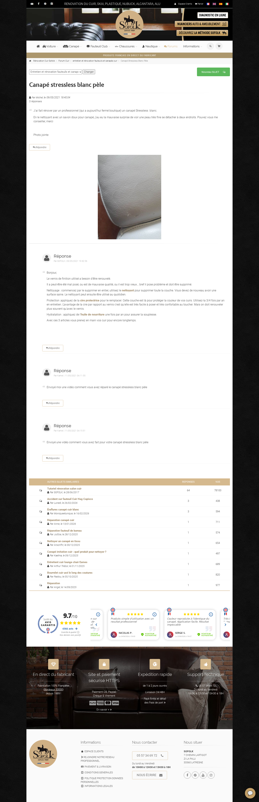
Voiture (51, 46)
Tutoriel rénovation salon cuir (64, 488)
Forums (172, 46)
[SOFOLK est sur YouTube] (203, 775)
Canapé (74, 46)
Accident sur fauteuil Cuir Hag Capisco (70, 499)
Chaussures (127, 46)
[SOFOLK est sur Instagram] (211, 775)
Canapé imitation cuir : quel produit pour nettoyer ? (76, 551)
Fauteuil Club (99, 46)
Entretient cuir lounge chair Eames (67, 562)
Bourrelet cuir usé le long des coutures (69, 572)
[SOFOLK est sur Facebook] (187, 775)
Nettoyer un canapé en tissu (63, 541)
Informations (191, 46)
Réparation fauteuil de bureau (64, 530)
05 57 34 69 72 (147, 755)
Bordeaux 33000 (53, 689)
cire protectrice (89, 300)
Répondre (40, 147)
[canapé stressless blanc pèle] (129, 197)
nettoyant (127, 290)
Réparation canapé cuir (60, 520)
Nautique (152, 46)
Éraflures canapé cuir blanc (63, 509)
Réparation (53, 583)
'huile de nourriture (92, 314)
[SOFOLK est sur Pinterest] (195, 775)
